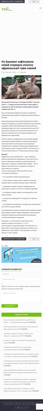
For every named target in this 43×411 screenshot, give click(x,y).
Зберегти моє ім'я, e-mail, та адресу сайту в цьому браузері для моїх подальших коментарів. (21, 288)
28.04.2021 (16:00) (10, 72)
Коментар (23, 72)
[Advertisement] (21, 34)
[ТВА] (7, 8)
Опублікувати (9, 306)
